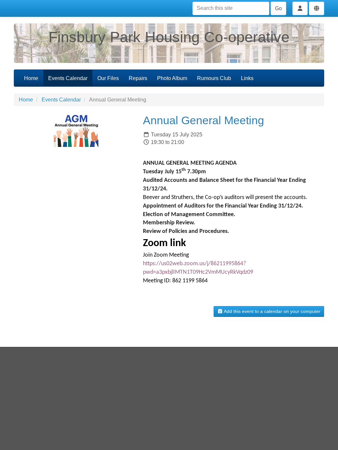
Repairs (138, 78)
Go (278, 8)
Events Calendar (67, 78)
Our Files (108, 78)
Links (247, 78)
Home (31, 78)
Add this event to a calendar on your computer (272, 311)
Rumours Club (214, 78)
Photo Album (172, 78)
